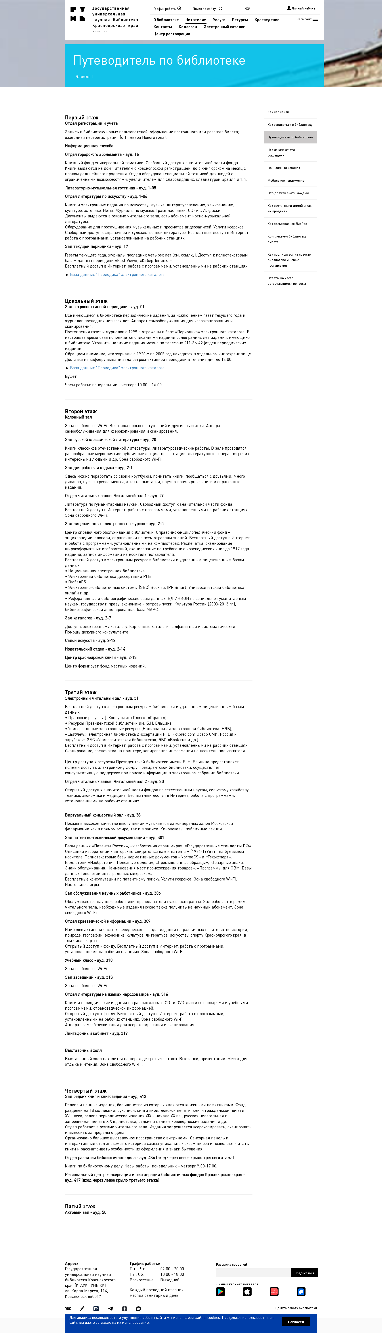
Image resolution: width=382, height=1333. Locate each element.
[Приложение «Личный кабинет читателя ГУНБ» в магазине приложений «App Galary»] (274, 1291)
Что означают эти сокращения (281, 152)
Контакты (162, 26)
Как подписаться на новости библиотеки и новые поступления (289, 260)
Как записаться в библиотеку (290, 124)
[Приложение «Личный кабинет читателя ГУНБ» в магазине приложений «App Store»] (247, 1291)
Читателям (195, 19)
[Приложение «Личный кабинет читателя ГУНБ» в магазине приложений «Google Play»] (220, 1291)
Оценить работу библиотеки (295, 1308)
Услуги (219, 19)
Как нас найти (278, 112)
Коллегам (188, 26)
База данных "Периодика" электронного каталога (117, 274)
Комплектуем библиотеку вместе (287, 239)
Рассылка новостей (231, 1264)
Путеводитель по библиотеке (290, 137)
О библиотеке (166, 19)
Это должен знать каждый (288, 193)
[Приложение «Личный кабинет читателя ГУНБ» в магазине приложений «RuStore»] (301, 1291)
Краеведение (266, 19)
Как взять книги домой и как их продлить (289, 208)
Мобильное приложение (286, 180)
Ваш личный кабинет (284, 168)
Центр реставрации (171, 33)
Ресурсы (240, 19)
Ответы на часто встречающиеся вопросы (287, 281)
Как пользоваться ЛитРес (287, 223)
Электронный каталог (224, 26)
